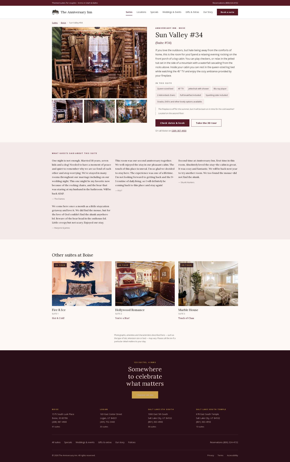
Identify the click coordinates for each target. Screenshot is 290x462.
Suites (129, 12)
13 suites (200, 426)
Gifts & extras (105, 442)
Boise (63, 22)
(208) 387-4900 (179, 130)
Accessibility (232, 455)
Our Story (208, 12)
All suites (56, 442)
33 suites (104, 426)
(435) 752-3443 (107, 421)
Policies (131, 442)
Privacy (210, 455)
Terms (220, 455)
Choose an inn (145, 394)
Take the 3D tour (206, 122)
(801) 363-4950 (203, 421)
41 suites (56, 426)
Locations (141, 12)
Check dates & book (172, 122)
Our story (119, 442)
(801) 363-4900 (155, 421)
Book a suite (227, 12)
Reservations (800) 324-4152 (225, 3)
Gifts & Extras (192, 12)
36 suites (152, 426)
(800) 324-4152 (230, 442)
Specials (154, 12)
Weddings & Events (172, 12)
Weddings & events (85, 442)
